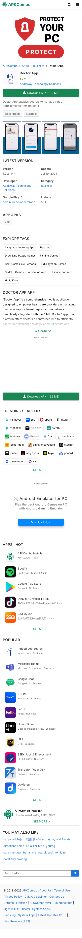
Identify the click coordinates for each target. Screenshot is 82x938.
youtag (50, 846)
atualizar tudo (35, 846)
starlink (68, 444)
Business (31, 113)
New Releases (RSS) (17, 921)
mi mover (15, 419)
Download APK (43, 92)
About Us (46, 890)
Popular (11, 640)
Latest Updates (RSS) (52, 915)
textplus (15, 436)
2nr (50, 436)
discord (34, 436)
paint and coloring (15, 859)
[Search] (75, 873)
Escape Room (60, 272)
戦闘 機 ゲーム (35, 839)
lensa (13, 453)
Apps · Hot (13, 544)
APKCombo (10, 65)
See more (40, 469)
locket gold (17, 444)
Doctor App (29, 73)
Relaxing (45, 247)
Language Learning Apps (20, 247)
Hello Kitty (11, 280)
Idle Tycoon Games (54, 263)
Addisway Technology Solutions (40, 84)
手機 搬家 (15, 428)
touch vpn (68, 436)
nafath (56, 428)
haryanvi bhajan (13, 839)
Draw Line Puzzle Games (20, 255)
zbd (33, 419)
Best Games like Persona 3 (21, 263)
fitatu (64, 419)
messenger (17, 461)
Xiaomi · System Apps (35, 909)
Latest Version (18, 161)
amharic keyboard (44, 444)
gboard (68, 453)
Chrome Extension (15, 902)
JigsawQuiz (11, 909)
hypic (51, 453)
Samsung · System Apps (19, 915)
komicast (60, 852)
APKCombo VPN (40, 902)
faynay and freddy (58, 839)
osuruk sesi (45, 852)
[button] (69, 4)
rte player (36, 428)
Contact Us (56, 896)
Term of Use (62, 890)
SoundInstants (63, 902)
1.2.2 (9, 173)
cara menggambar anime (19, 852)
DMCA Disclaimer (35, 896)
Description (12, 113)
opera (48, 419)
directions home (13, 846)
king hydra (32, 453)
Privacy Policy (13, 896)
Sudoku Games (14, 272)
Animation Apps (38, 272)
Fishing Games (49, 255)
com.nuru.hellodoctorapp (19, 202)
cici (35, 461)
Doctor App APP (19, 292)
